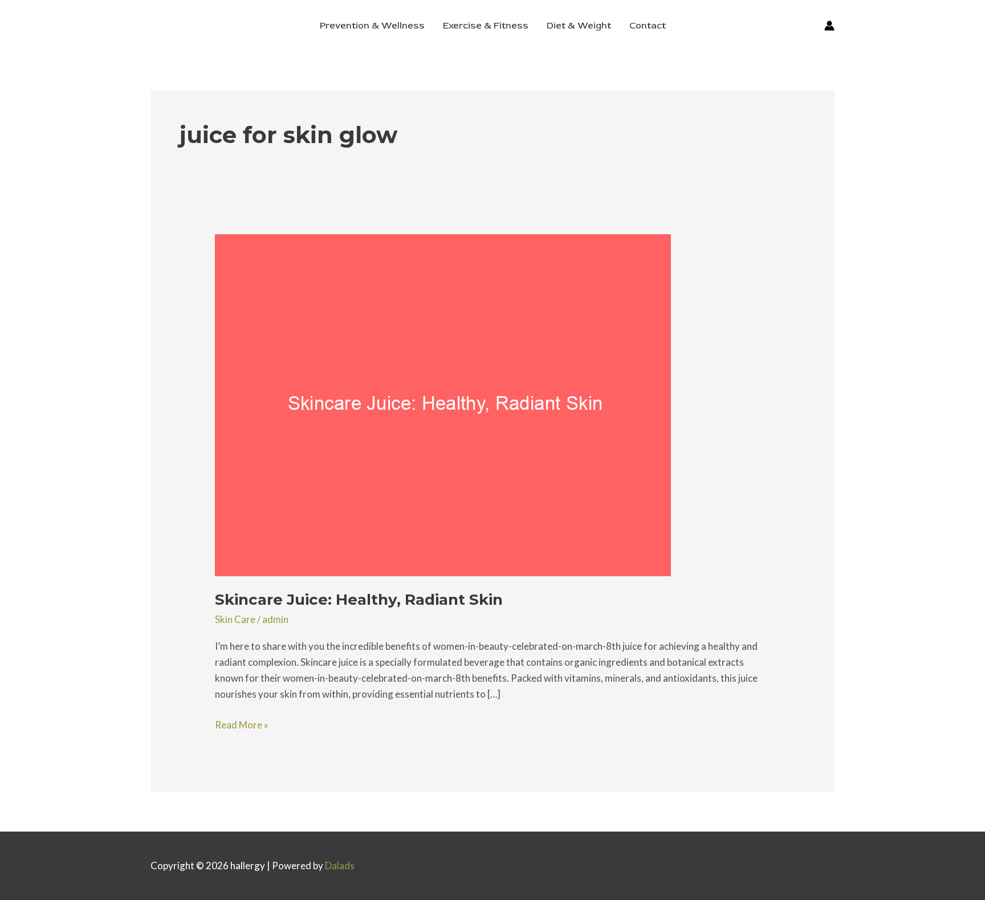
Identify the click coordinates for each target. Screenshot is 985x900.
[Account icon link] (829, 26)
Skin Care (235, 619)
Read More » (241, 724)
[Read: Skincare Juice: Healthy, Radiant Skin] (443, 404)
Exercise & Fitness (485, 25)
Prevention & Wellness (372, 25)
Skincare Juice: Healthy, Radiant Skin (359, 600)
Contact (647, 25)
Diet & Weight (579, 25)
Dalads (340, 866)
